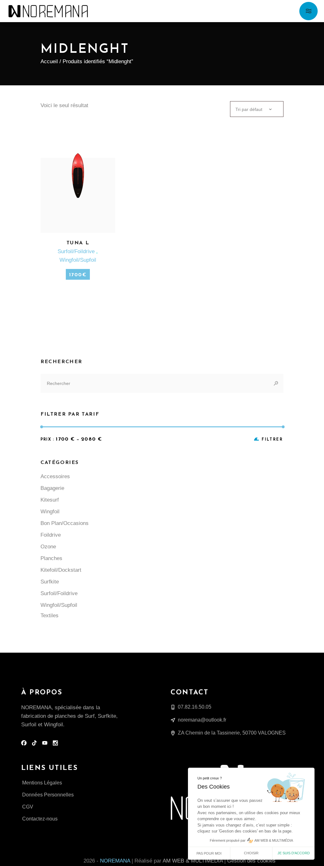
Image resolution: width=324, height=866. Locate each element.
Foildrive (50, 535)
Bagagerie (52, 488)
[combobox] (257, 109)
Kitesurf (49, 500)
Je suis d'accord (293, 853)
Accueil (49, 61)
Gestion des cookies (251, 861)
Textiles (49, 616)
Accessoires (55, 476)
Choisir (251, 853)
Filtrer (272, 440)
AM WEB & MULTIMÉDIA (193, 861)
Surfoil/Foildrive (77, 251)
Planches (51, 558)
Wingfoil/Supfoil (77, 260)
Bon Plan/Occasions (64, 523)
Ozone (48, 547)
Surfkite (49, 582)
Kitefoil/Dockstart (60, 570)
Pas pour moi (208, 853)
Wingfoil (49, 512)
